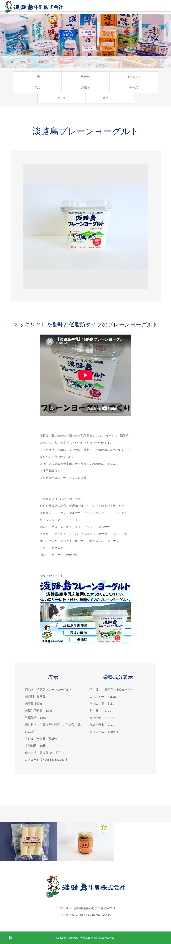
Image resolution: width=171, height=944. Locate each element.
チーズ (133, 87)
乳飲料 (85, 76)
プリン (37, 87)
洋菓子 (85, 87)
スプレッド (109, 98)
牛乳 (37, 76)
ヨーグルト (133, 76)
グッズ (61, 98)
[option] (85, 226)
